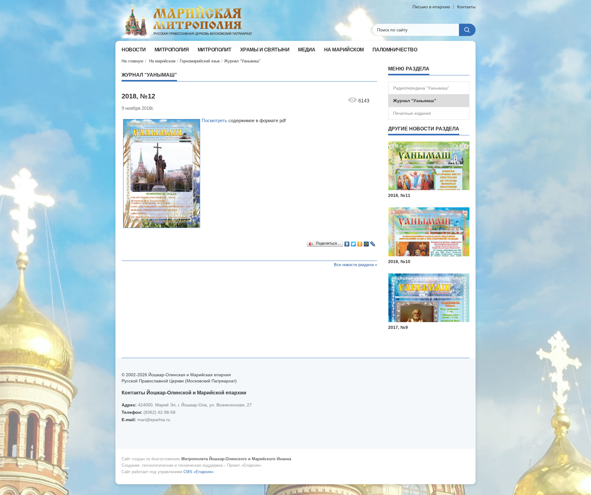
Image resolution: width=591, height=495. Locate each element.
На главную (132, 61)
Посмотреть (214, 120)
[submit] (467, 30)
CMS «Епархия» (198, 471)
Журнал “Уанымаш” (242, 61)
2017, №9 (398, 327)
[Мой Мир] (366, 242)
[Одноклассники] (360, 242)
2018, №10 (399, 261)
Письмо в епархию (431, 7)
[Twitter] (353, 242)
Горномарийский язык (200, 61)
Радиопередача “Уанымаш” (421, 88)
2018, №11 (399, 195)
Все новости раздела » (355, 264)
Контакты (466, 7)
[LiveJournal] (373, 242)
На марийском (162, 61)
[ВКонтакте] (347, 242)
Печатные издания (412, 113)
